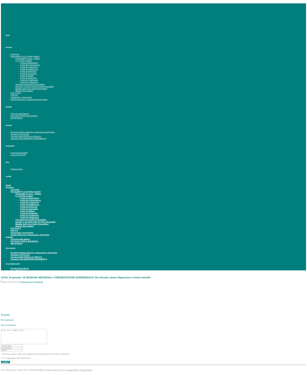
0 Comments (37, 282)
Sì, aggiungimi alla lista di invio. (17, 358)
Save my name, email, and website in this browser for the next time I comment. (36, 354)
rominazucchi (26, 282)
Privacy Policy (86, 370)
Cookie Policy (73, 370)
